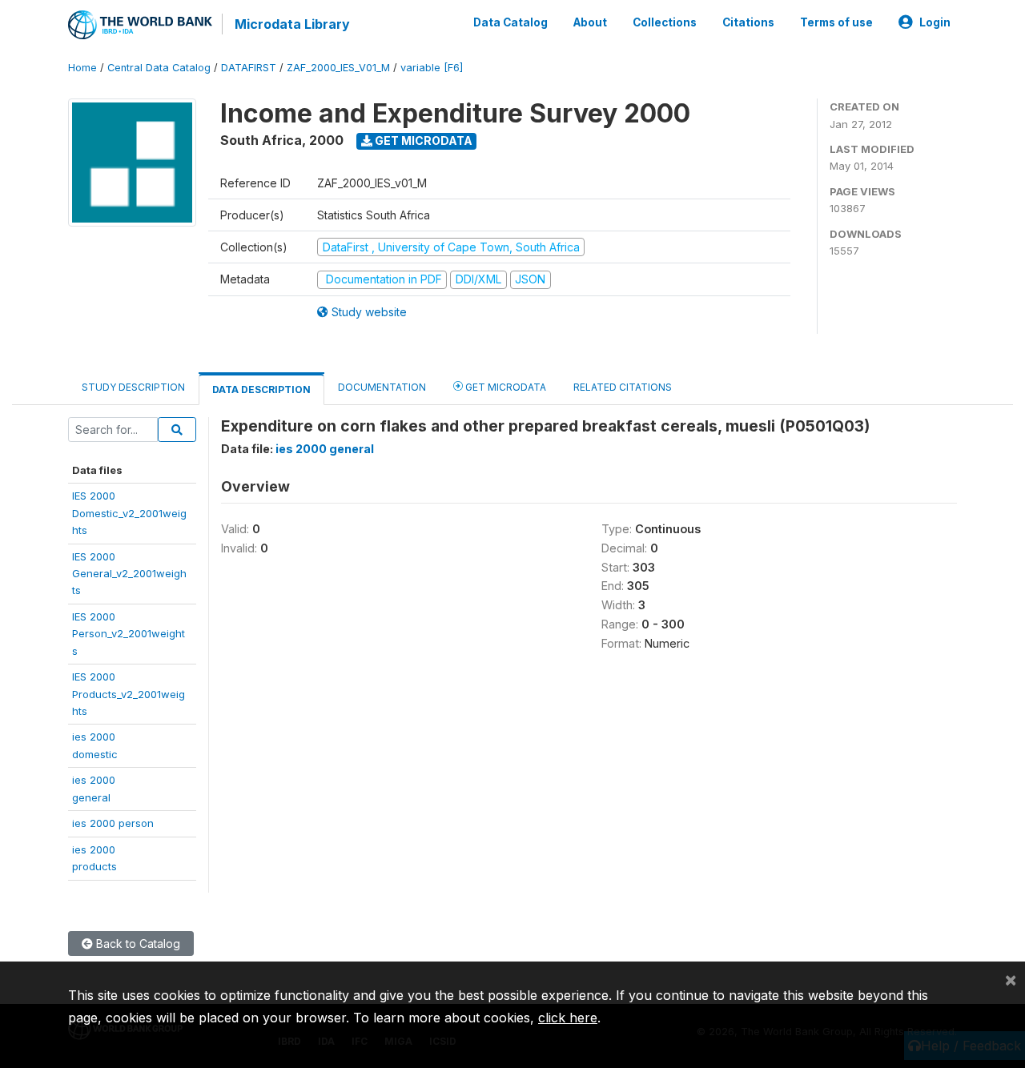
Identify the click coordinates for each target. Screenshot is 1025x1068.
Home (82, 68)
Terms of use (836, 22)
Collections (665, 22)
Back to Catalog (136, 943)
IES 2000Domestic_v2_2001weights (129, 512)
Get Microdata (422, 140)
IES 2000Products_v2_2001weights (128, 693)
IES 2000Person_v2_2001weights (128, 633)
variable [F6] (431, 68)
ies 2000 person (113, 823)
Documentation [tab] (382, 387)
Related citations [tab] (622, 387)
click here (567, 1018)
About (590, 22)
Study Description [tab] (133, 387)
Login (935, 22)
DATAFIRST (248, 68)
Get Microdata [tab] (504, 387)
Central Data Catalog (159, 68)
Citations (748, 22)
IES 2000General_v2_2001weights (129, 573)
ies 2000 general (324, 449)
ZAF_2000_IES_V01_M (338, 68)
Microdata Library (292, 24)
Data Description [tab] (261, 389)
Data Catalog (510, 22)
